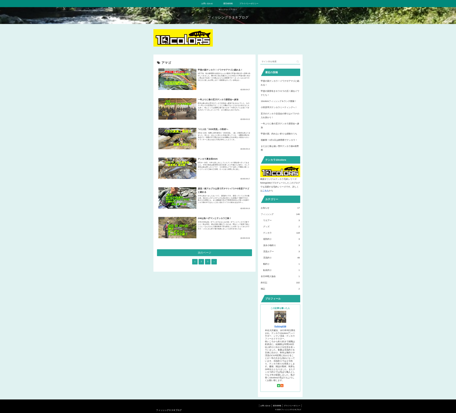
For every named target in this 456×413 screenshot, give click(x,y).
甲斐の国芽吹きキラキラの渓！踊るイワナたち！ (280, 93)
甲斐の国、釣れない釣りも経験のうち (279, 134)
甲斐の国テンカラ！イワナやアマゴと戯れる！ (280, 83)
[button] (298, 61)
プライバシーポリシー (292, 406)
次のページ (204, 252)
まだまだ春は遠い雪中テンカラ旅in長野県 (280, 148)
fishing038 (280, 326)
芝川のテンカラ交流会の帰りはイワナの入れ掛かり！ (280, 115)
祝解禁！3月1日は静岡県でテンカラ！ (279, 140)
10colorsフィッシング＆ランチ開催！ (279, 101)
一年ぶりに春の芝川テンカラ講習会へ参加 (280, 125)
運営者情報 (277, 406)
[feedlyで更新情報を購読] (278, 385)
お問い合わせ (265, 406)
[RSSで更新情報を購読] (281, 385)
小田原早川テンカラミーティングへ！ (279, 107)
